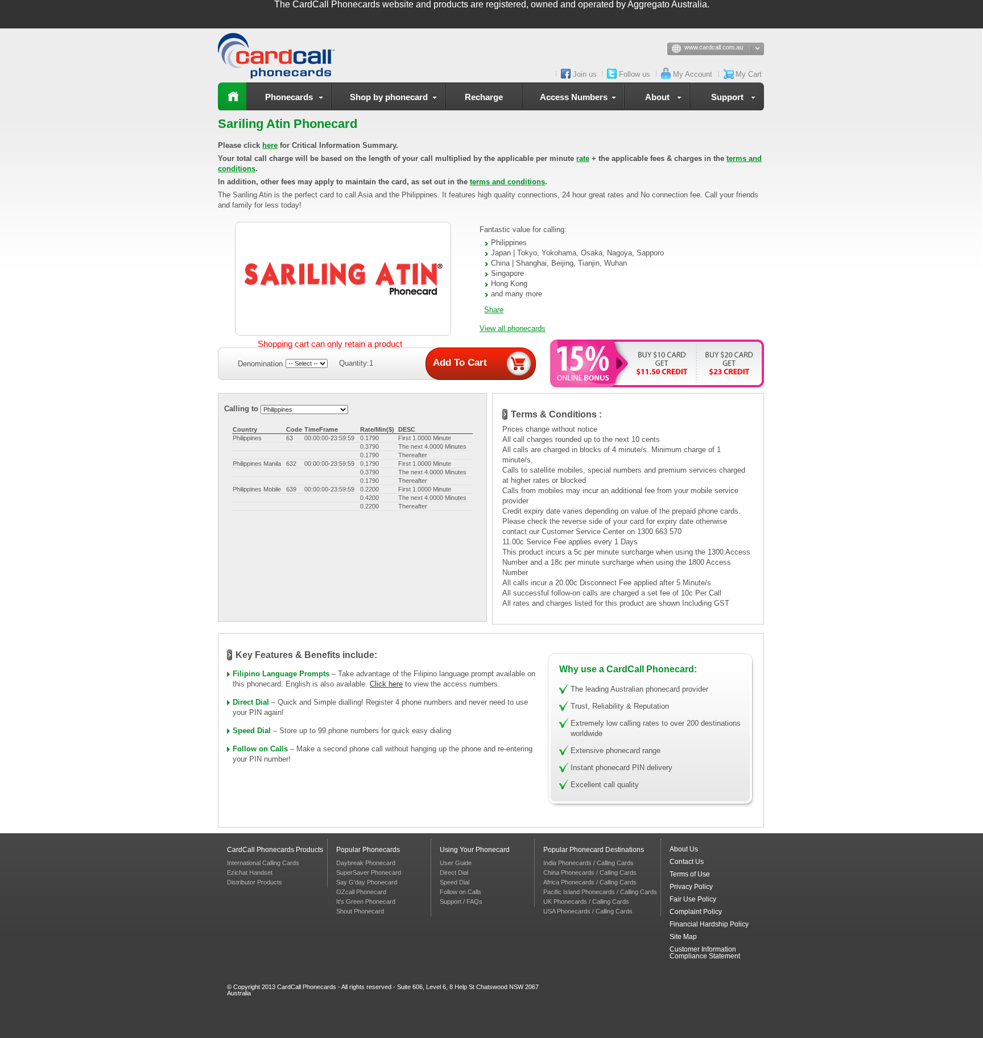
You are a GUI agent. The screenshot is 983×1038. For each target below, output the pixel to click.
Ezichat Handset (249, 872)
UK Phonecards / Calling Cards (586, 901)
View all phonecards (513, 328)
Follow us (634, 74)
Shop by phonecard (389, 97)
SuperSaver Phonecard (368, 872)
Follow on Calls (260, 749)
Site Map (683, 937)
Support (727, 97)
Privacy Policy (691, 887)
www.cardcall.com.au (713, 47)
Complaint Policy (696, 912)
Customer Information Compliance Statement (705, 952)
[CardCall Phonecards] (280, 55)
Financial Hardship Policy (709, 924)
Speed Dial (252, 730)
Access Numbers (574, 97)
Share (493, 309)
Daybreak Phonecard (365, 862)
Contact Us (687, 862)
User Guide (456, 862)
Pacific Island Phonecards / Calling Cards (600, 891)
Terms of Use (690, 874)
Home (232, 96)
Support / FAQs (461, 901)
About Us (684, 849)
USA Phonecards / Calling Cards (588, 911)
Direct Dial (251, 702)
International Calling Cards (263, 862)
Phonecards (289, 97)
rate (582, 158)
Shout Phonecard (360, 911)
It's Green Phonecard (365, 901)
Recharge (484, 97)
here (270, 145)
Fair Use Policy (693, 899)
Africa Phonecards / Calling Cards (590, 882)
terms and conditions (507, 181)
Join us (585, 74)
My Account (692, 74)
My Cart (749, 74)
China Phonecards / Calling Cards (590, 872)
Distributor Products (254, 882)
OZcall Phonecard (361, 891)
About (657, 97)
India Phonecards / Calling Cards (588, 862)
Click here (386, 684)
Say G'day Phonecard (366, 882)
